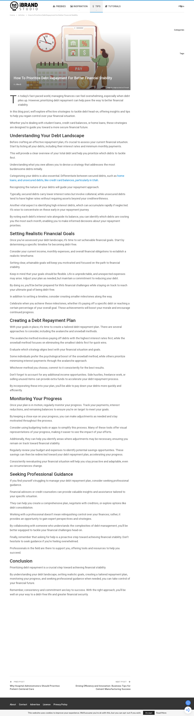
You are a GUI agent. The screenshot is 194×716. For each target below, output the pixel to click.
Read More (161, 713)
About (13, 704)
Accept (148, 712)
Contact (23, 704)
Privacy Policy (60, 704)
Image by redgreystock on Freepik (118, 87)
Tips (97, 6)
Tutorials (114, 6)
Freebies (61, 6)
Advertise (35, 704)
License (46, 704)
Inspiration (81, 6)
